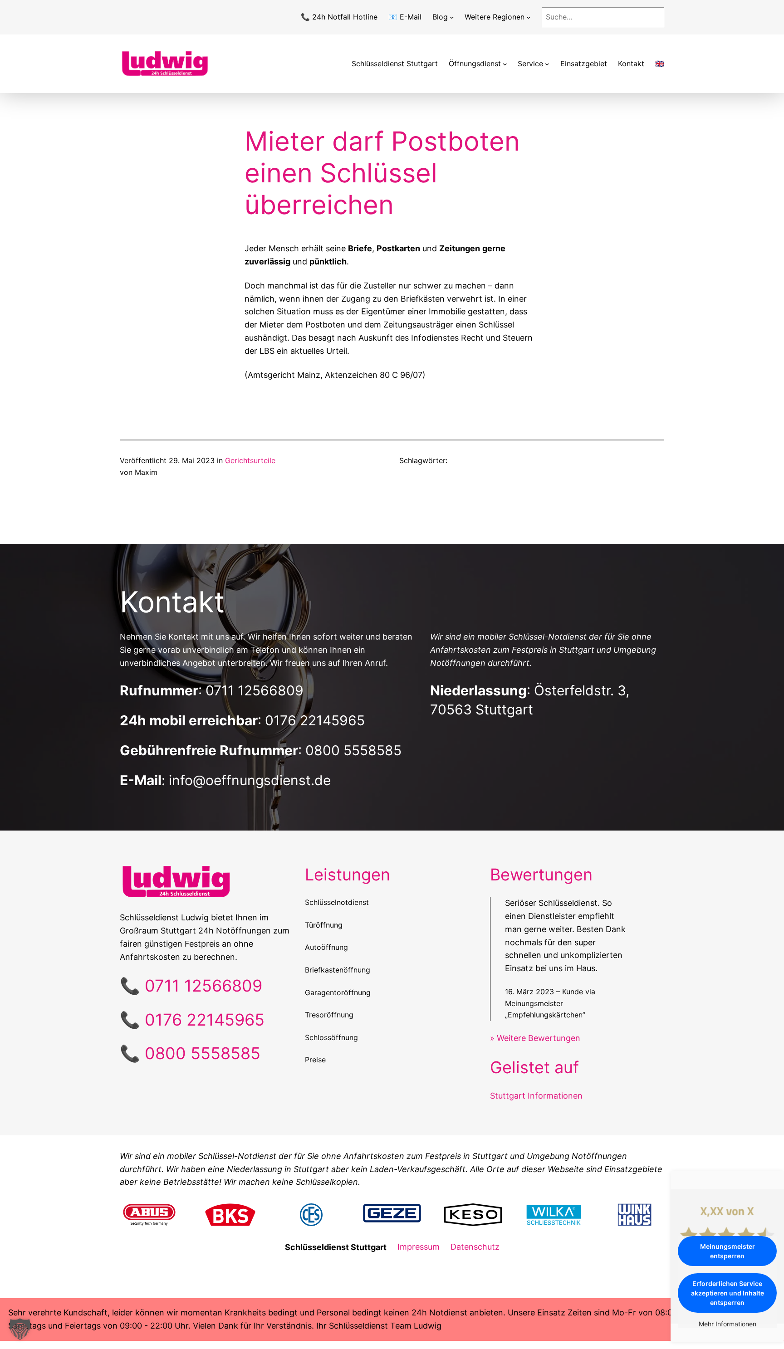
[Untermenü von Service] (547, 64)
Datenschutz (475, 1246)
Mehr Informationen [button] (727, 1324)
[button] (20, 1329)
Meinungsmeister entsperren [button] (727, 1251)
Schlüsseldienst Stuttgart (395, 63)
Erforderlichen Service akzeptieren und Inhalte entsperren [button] (727, 1293)
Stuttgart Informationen (536, 1095)
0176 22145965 (315, 720)
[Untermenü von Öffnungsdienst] (505, 64)
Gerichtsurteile (250, 460)
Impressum (418, 1246)
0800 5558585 (353, 750)
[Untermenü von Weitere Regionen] (528, 17)
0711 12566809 (255, 690)
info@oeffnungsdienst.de (250, 780)
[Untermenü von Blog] (452, 17)
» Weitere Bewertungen (535, 1038)
